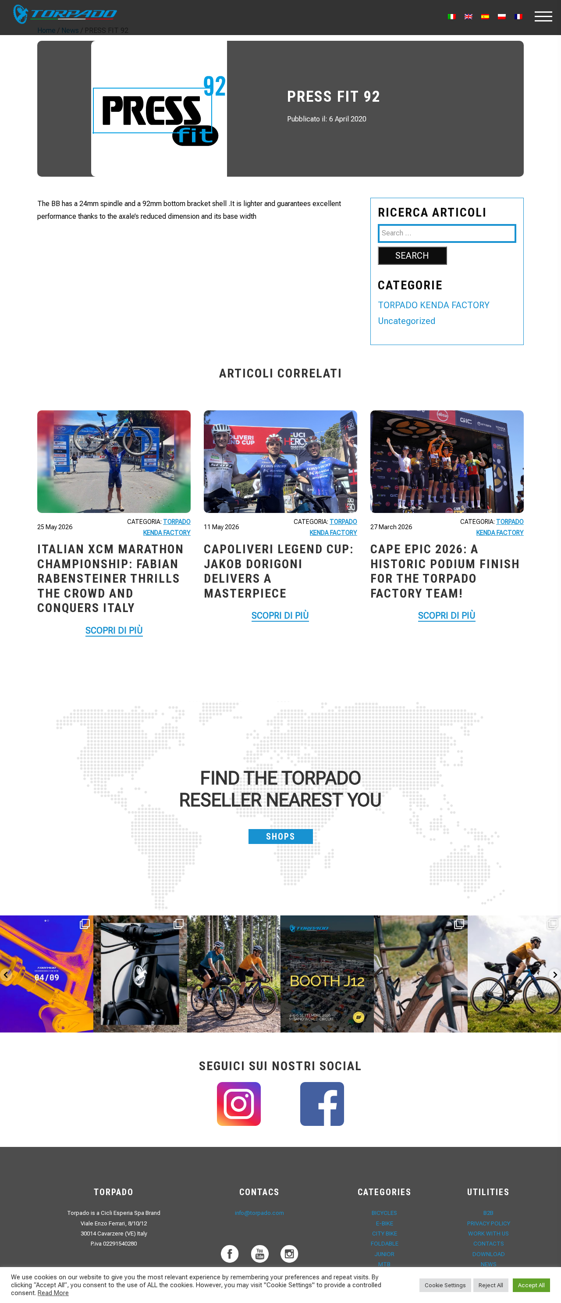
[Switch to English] (468, 16)
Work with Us (488, 1233)
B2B (488, 1213)
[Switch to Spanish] (485, 16)
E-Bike (384, 1223)
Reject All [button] (491, 1285)
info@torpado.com (259, 1213)
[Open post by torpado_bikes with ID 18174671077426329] (514, 973)
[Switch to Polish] (502, 16)
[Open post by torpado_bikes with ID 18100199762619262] (46, 973)
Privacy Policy (488, 1223)
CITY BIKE (384, 1233)
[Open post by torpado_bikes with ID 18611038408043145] (327, 973)
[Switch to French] (518, 16)
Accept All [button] (531, 1285)
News (489, 1264)
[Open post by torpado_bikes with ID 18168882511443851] (140, 973)
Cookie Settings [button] (445, 1285)
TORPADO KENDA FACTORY (434, 305)
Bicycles (384, 1213)
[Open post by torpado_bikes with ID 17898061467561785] (233, 973)
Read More (53, 1293)
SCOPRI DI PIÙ (114, 630)
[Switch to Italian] (452, 16)
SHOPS (280, 836)
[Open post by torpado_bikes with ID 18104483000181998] (420, 973)
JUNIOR (384, 1254)
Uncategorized (406, 321)
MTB (384, 1264)
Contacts (488, 1243)
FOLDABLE (384, 1243)
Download (488, 1254)
